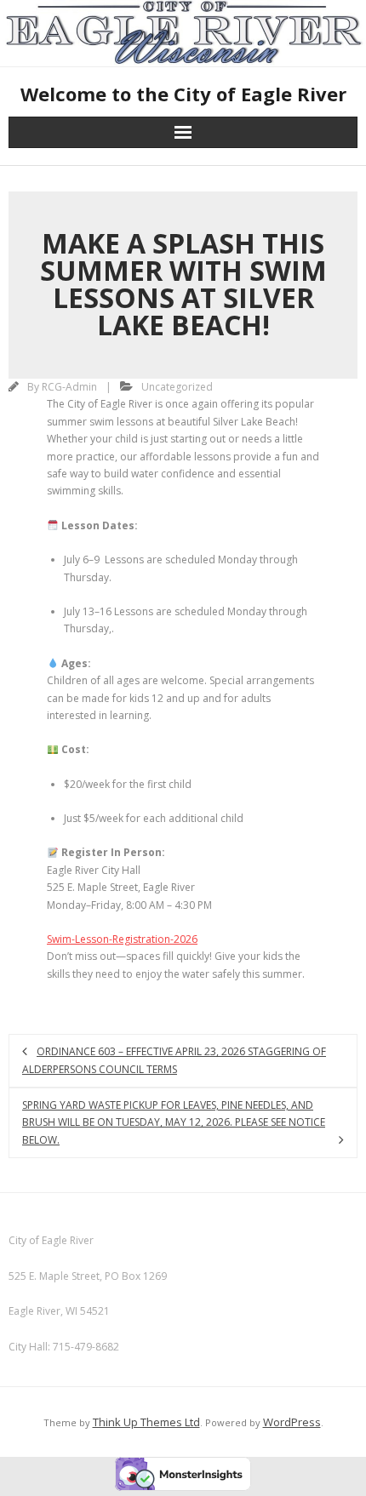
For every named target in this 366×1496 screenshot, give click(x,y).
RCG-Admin (69, 387)
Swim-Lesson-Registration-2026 (122, 939)
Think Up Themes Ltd (146, 1422)
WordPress (292, 1422)
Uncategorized (177, 387)
